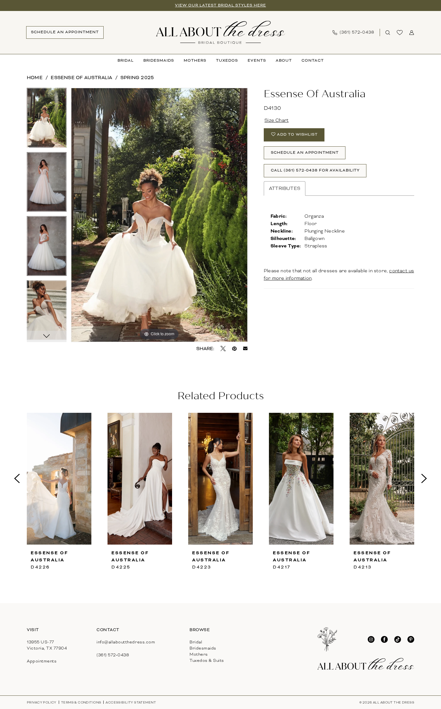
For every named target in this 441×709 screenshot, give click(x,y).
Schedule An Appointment (305, 152)
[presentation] (59, 479)
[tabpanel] (47, 120)
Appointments (41, 661)
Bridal (196, 642)
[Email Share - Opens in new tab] (245, 348)
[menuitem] (65, 32)
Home (35, 77)
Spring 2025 (137, 77)
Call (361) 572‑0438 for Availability (315, 170)
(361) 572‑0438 (113, 655)
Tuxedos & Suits (207, 660)
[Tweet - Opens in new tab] (223, 348)
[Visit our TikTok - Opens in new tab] (397, 639)
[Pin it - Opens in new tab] (234, 348)
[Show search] (388, 32)
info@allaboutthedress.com (126, 642)
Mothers (199, 654)
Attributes (284, 188)
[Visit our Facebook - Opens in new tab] (384, 639)
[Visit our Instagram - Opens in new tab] (371, 639)
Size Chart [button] (276, 120)
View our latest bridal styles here (220, 5)
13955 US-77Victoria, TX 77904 (47, 645)
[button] (411, 32)
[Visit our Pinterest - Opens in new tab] (410, 639)
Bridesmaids (203, 648)
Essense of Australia (81, 77)
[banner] (220, 32)
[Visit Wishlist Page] (400, 32)
